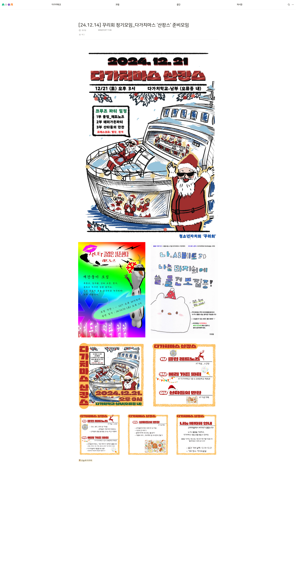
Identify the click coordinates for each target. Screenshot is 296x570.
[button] (289, 4)
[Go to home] (7, 4)
